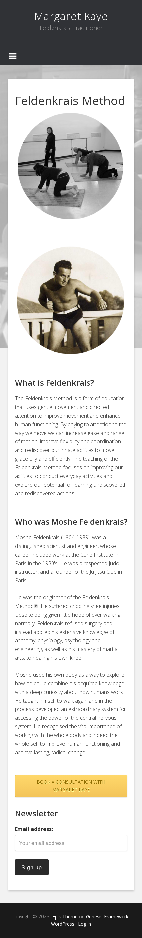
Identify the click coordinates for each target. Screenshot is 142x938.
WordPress (62, 924)
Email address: (34, 829)
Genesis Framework (107, 916)
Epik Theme (65, 916)
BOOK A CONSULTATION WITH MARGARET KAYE (71, 786)
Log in (84, 924)
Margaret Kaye (71, 16)
